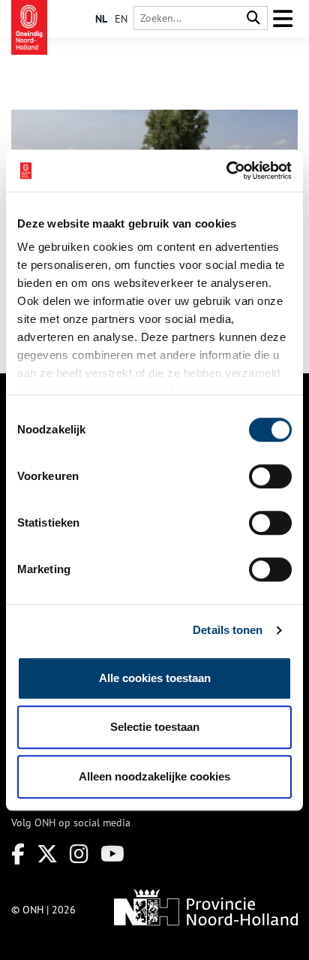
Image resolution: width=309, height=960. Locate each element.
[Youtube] (112, 854)
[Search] (253, 18)
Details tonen (227, 629)
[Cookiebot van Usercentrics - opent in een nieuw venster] (226, 170)
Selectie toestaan (155, 726)
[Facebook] (18, 854)
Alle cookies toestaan (155, 678)
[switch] (270, 476)
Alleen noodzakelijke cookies (154, 776)
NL (101, 19)
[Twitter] (47, 854)
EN (121, 19)
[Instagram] (79, 854)
